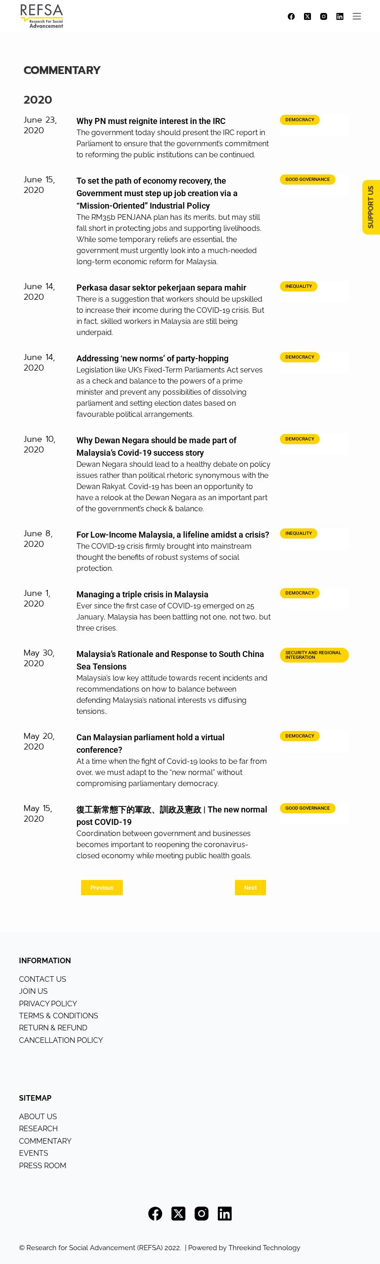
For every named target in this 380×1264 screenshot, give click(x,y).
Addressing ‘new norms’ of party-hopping (152, 358)
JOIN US (33, 991)
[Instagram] (323, 16)
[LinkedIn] (339, 16)
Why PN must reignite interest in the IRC (151, 121)
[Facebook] (291, 16)
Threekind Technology (264, 1248)
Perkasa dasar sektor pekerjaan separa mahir (161, 287)
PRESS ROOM (42, 1165)
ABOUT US (38, 1116)
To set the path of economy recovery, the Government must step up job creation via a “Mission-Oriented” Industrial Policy (157, 193)
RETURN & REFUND (53, 1027)
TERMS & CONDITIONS (58, 1015)
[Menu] (357, 16)
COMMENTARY (45, 1141)
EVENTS (33, 1153)
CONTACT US (42, 979)
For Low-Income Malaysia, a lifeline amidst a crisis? (172, 534)
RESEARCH (38, 1128)
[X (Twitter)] (307, 16)
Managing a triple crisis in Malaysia (142, 594)
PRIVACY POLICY (48, 1003)
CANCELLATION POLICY (61, 1040)
